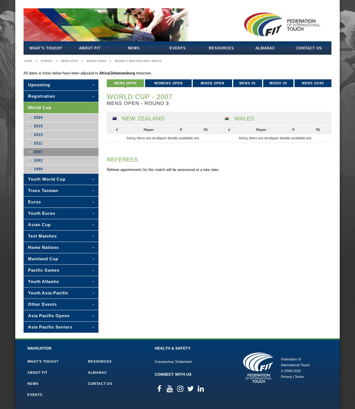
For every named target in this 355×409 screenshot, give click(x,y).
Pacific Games (43, 270)
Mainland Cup (43, 258)
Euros (34, 202)
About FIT (90, 48)
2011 (38, 143)
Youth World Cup (46, 179)
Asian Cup (39, 224)
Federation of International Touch (258, 367)
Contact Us (309, 48)
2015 (38, 135)
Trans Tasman (43, 190)
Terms (299, 377)
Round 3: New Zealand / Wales (138, 60)
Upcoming (39, 84)
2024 (38, 117)
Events (177, 48)
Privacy (286, 377)
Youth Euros (41, 213)
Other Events (42, 304)
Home (28, 60)
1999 (38, 169)
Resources (221, 48)
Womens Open (168, 83)
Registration (41, 96)
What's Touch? (45, 48)
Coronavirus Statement (173, 362)
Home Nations (43, 247)
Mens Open (69, 60)
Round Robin (96, 60)
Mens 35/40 (313, 83)
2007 (38, 152)
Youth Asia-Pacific (48, 293)
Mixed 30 (278, 83)
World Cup (39, 107)
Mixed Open (212, 83)
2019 (38, 126)
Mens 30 (247, 83)
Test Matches (42, 236)
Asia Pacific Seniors (50, 327)
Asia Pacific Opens (49, 315)
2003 (38, 160)
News (134, 48)
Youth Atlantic (43, 281)
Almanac (265, 48)
